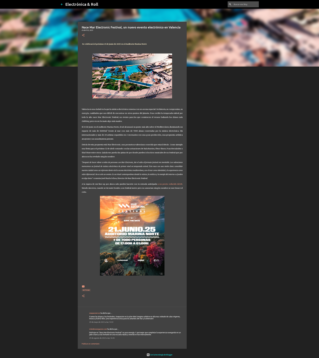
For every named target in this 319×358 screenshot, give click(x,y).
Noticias (86, 290)
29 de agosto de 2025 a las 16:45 (102, 338)
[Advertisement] (199, 107)
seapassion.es (94, 313)
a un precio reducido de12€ (170, 184)
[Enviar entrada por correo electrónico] (83, 287)
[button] (83, 35)
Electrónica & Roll (81, 4)
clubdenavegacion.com (98, 329)
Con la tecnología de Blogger (161, 355)
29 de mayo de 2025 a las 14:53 (101, 322)
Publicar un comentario (90, 344)
